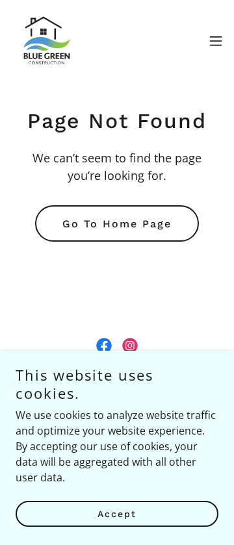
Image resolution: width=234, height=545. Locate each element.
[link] (45, 41)
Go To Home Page (117, 224)
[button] (216, 41)
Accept (117, 514)
